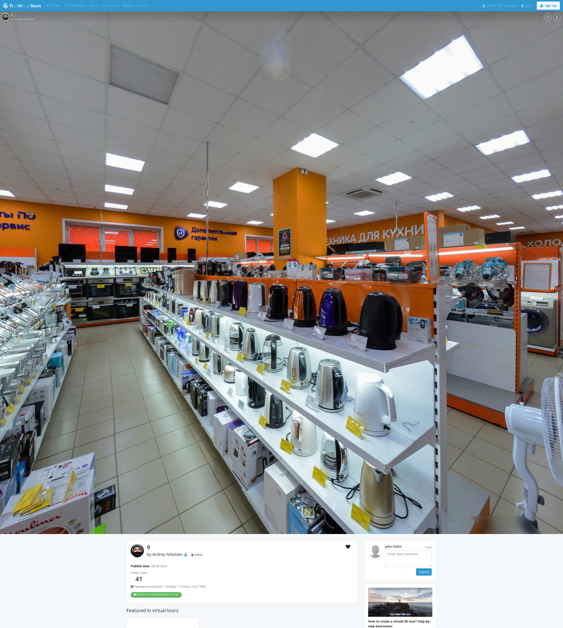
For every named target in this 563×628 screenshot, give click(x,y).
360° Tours (54, 5)
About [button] (141, 5)
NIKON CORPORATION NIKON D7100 (157, 594)
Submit (424, 572)
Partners (128, 5)
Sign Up (550, 6)
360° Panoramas (76, 5)
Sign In (529, 5)
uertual (25, 5)
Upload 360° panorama (501, 5)
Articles (95, 5)
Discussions (112, 5)
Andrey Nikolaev (167, 554)
